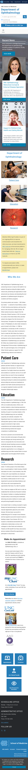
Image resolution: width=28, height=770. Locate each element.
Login (25, 751)
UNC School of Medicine (8, 6)
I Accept (14, 767)
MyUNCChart (6, 270)
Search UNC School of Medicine (10, 22)
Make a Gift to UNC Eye (14, 25)
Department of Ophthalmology (10, 11)
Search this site (6, 20)
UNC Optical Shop (12, 625)
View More (7, 53)
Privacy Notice (19, 764)
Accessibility (6, 1)
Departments (18, 1)
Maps (12, 1)
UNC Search (24, 1)
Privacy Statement (21, 749)
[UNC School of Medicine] (14, 743)
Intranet (12, 749)
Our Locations (4, 722)
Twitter (2, 730)
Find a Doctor (9, 594)
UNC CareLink (6, 246)
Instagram (4, 730)
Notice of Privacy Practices (20, 753)
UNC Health (5, 749)
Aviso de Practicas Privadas (20, 755)
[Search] (25, 16)
